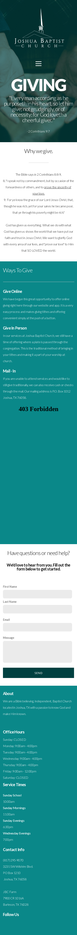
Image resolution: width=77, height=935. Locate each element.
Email (6, 619)
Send (38, 673)
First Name (10, 586)
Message (8, 637)
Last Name (10, 601)
